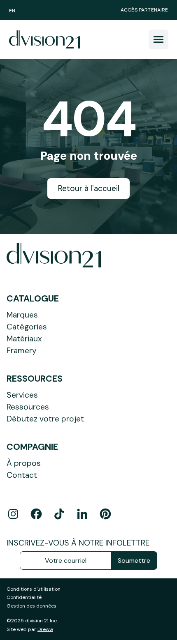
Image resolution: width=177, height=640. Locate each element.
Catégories (27, 327)
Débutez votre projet (45, 419)
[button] (158, 39)
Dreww (45, 629)
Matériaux (24, 339)
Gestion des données (31, 606)
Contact (22, 475)
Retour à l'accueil (88, 188)
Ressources (28, 407)
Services (22, 395)
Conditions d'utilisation (34, 589)
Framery (22, 350)
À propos (24, 463)
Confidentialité (24, 597)
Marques (22, 315)
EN (12, 10)
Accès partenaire (144, 9)
